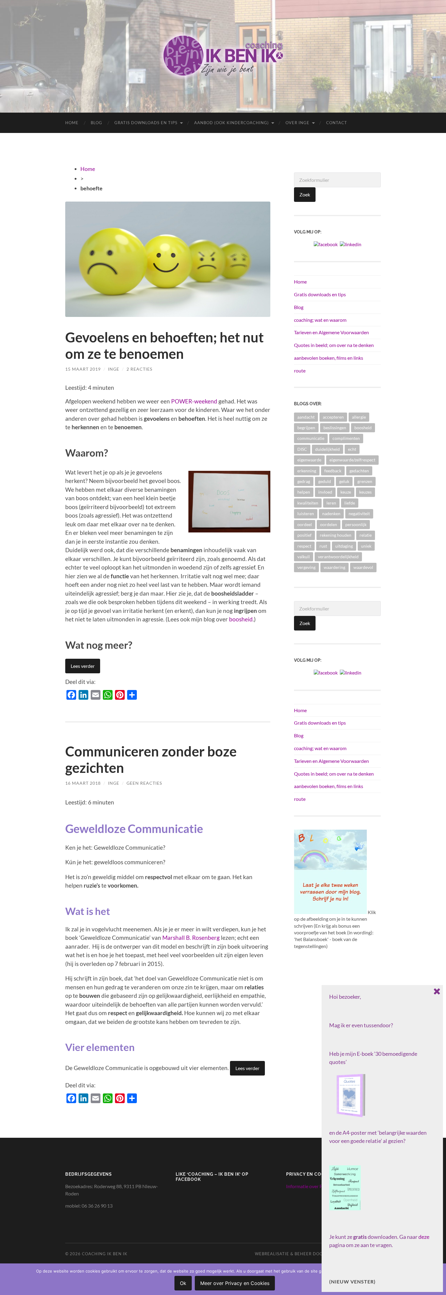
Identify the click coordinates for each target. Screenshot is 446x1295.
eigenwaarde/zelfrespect (352, 459)
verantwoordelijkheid (338, 556)
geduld (324, 481)
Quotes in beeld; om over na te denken (334, 345)
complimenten (346, 438)
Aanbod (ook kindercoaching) (231, 122)
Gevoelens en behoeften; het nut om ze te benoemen (164, 345)
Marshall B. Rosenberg (191, 937)
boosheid (241, 619)
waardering (334, 567)
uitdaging (344, 546)
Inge (113, 369)
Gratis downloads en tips (145, 122)
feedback (332, 470)
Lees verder (83, 666)
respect (304, 546)
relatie (366, 535)
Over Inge (297, 122)
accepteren (333, 417)
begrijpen (306, 427)
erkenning (306, 470)
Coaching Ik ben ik (104, 1253)
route (300, 370)
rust (323, 546)
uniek (366, 546)
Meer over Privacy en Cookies (234, 1283)
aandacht (306, 417)
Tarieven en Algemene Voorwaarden (331, 332)
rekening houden (335, 535)
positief (304, 535)
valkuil (303, 556)
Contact (336, 122)
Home (72, 122)
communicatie (310, 438)
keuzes (365, 492)
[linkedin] (350, 243)
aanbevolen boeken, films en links (328, 358)
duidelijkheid (327, 449)
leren (331, 502)
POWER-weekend (194, 401)
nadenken (331, 513)
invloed (325, 492)
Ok (183, 1283)
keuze (345, 492)
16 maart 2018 (83, 783)
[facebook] (325, 243)
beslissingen (334, 427)
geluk (344, 481)
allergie (359, 417)
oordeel (304, 524)
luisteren (305, 513)
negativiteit (359, 513)
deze (423, 1236)
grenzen (364, 481)
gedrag (303, 481)
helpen (303, 492)
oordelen (328, 524)
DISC (302, 449)
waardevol (363, 567)
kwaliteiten (307, 502)
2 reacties (139, 369)
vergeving (306, 567)
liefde (349, 502)
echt (352, 449)
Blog (96, 122)
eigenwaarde (309, 459)
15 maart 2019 (83, 369)
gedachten (359, 470)
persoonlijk (356, 524)
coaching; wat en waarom (320, 320)
